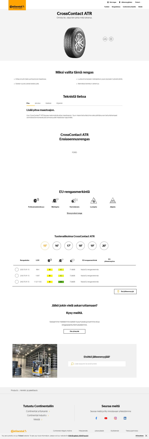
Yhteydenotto (83, 431)
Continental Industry (37, 415)
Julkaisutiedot (99, 431)
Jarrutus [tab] (37, 103)
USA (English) (73, 436)
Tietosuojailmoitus (132, 431)
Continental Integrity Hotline (62, 431)
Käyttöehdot (115, 431)
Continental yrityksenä (36, 411)
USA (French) (83, 436)
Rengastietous (116, 6)
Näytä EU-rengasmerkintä (90, 269)
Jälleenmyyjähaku (126, 2)
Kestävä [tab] (48, 103)
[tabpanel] (74, 113)
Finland (137, 2)
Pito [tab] (28, 103)
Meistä (140, 6)
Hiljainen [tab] (59, 103)
